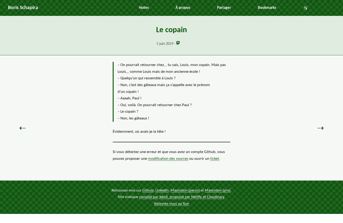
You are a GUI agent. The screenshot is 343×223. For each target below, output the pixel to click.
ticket (214, 159)
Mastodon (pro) (218, 190)
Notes (144, 8)
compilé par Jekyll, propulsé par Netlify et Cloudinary (181, 197)
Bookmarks (267, 8)
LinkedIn (162, 190)
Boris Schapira (23, 7)
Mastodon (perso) (185, 190)
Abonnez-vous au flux (171, 204)
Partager (224, 8)
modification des (168, 159)
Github (148, 190)
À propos (182, 8)
